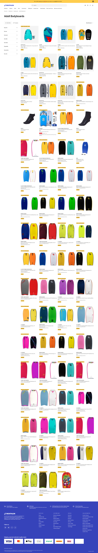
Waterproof (30, 8)
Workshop (70, 516)
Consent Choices (86, 515)
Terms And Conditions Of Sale (88, 516)
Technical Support (56, 528)
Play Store (70, 515)
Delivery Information (56, 515)
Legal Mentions (85, 521)
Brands (40, 523)
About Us (55, 516)
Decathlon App (41, 516)
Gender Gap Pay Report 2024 (88, 525)
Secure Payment (85, 518)
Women (11, 8)
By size (5, 31)
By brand (6, 35)
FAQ (54, 525)
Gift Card (69, 521)
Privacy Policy (85, 528)
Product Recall (55, 523)
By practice (6, 50)
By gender (6, 46)
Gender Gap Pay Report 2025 (88, 526)
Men (15, 8)
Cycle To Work (70, 523)
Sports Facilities (71, 520)
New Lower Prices (49, 8)
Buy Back (69, 518)
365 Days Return (56, 518)
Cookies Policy (85, 531)
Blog (39, 520)
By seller (5, 38)
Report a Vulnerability (86, 523)
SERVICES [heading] (69, 513)
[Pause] (93, 1)
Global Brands (42, 8)
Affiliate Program (42, 525)
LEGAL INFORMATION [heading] (86, 513)
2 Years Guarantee (56, 520)
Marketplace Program (42, 518)
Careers (40, 526)
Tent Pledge (70, 526)
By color (5, 53)
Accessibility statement (8, 548)
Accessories (24, 8)
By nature (6, 42)
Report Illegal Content (57, 526)
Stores (40, 515)
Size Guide (55, 521)
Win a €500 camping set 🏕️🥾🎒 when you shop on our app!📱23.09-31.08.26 (48, 1)
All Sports (6, 8)
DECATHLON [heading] (41, 513)
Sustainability (41, 521)
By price (5, 27)
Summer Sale (35, 8)
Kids (19, 8)
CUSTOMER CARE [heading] (56, 513)
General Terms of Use (86, 520)
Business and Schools (58, 8)
